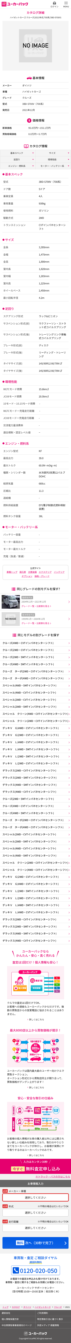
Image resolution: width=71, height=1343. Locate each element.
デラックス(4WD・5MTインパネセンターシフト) (29, 784)
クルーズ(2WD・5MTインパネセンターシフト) (28, 657)
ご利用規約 (42, 1312)
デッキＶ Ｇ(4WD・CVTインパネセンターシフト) (30, 728)
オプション (27, 576)
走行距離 (13, 1221)
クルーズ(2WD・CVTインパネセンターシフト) (27, 650)
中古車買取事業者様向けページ (17, 1325)
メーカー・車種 (17, 1191)
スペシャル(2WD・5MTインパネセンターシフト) (29, 706)
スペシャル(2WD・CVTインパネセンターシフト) (29, 699)
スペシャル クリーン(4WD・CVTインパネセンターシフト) (35, 713)
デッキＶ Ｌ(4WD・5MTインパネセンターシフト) (30, 749)
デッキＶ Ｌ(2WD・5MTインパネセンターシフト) (30, 756)
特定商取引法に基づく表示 (50, 1319)
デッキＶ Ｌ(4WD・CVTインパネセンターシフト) (30, 742)
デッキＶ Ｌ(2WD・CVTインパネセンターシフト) (30, 763)
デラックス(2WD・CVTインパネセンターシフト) (29, 770)
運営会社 (6, 1312)
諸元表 (22, 572)
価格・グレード (42, 576)
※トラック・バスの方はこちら (53, 1176)
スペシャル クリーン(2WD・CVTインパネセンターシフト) (35, 721)
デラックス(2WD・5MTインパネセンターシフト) (29, 777)
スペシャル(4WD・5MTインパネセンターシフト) (29, 685)
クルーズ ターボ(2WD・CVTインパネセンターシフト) (32, 671)
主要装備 (32, 572)
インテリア (59, 572)
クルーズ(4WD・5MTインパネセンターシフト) (28, 664)
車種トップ (12, 572)
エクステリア (45, 572)
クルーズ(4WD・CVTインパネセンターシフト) (27, 643)
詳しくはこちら (36, 1019)
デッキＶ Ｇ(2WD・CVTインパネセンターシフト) (30, 735)
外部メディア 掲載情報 (48, 1325)
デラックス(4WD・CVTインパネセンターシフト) (29, 791)
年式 (11, 1206)
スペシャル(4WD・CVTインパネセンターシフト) (29, 692)
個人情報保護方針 (10, 1319)
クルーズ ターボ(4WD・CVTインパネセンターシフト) (32, 678)
